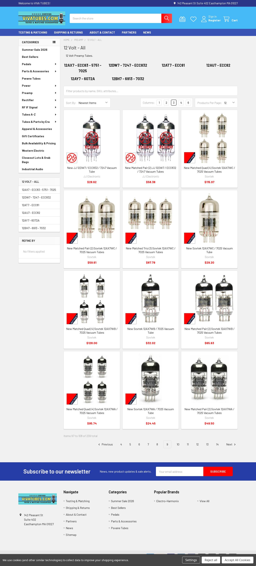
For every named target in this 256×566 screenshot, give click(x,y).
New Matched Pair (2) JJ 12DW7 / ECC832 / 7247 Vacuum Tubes (150, 169)
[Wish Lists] (194, 19)
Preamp (27, 93)
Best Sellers (30, 56)
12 (197, 444)
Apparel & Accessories (37, 129)
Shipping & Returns (68, 32)
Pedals (26, 64)
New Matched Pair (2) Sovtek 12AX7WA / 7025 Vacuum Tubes (209, 411)
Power (26, 85)
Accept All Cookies (237, 560)
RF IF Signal (29, 107)
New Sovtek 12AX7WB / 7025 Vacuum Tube (150, 330)
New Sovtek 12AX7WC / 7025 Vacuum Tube (209, 250)
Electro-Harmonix (167, 501)
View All (204, 501)
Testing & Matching (32, 32)
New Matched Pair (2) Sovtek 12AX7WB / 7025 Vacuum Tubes (209, 330)
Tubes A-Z (29, 114)
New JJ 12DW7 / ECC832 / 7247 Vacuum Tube (92, 169)
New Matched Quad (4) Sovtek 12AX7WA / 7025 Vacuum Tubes (92, 411)
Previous (107, 444)
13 (207, 444)
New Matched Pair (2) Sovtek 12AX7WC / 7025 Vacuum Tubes (92, 250)
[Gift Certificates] (183, 19)
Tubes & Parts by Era (36, 121)
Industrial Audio (32, 169)
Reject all (211, 560)
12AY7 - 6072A (31, 220)
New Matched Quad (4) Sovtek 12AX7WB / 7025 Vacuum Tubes (92, 330)
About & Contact (102, 32)
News (147, 32)
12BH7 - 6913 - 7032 (34, 228)
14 (217, 444)
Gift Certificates (33, 136)
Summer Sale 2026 (34, 49)
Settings (191, 560)
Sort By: (71, 102)
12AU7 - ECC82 (31, 212)
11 (188, 444)
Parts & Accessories (35, 71)
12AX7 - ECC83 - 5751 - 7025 (39, 189)
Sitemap (71, 534)
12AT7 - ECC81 (30, 205)
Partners (129, 32)
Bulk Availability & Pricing (39, 143)
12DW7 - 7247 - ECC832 (36, 197)
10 (178, 444)
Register (214, 20)
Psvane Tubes (31, 78)
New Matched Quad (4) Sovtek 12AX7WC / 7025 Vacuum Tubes (209, 169)
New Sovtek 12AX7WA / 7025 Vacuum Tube (150, 411)
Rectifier (28, 100)
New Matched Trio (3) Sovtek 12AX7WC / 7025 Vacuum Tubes (150, 250)
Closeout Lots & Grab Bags (36, 160)
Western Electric (33, 150)
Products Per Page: (209, 102)
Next (229, 444)
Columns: (149, 102)
